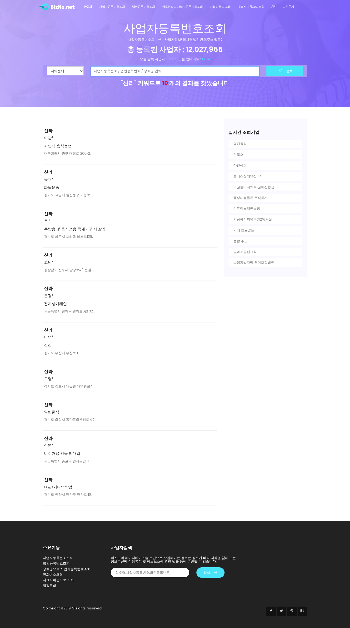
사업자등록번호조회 (112, 7)
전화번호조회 (53, 574)
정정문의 (49, 585)
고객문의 (288, 7)
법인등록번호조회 (143, 7)
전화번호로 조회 (220, 7)
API (273, 7)
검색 (289, 71)
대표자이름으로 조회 (251, 7)
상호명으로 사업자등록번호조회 (182, 7)
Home (88, 7)
